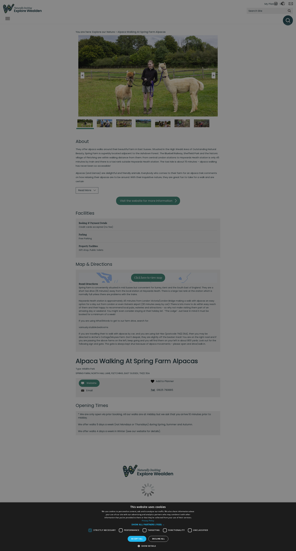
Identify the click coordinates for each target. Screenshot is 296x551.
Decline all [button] (158, 538)
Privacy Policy (148, 520)
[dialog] (148, 526)
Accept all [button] (137, 538)
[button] (148, 524)
